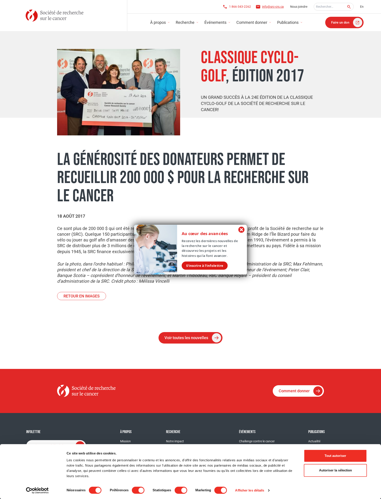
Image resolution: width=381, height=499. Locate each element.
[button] (209, 233)
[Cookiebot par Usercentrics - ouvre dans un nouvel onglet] (37, 490)
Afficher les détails (249, 490)
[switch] (138, 490)
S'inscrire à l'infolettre (204, 265)
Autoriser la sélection (335, 470)
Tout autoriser (335, 456)
